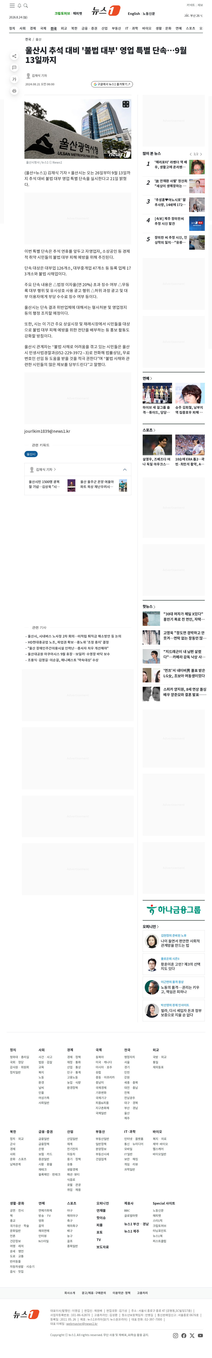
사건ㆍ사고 (45, 1057)
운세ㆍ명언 (17, 1251)
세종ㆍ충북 (131, 1082)
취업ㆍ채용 (74, 1190)
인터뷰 (43, 1236)
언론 (12, 1236)
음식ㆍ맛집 (17, 1272)
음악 (41, 1226)
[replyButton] (14, 67)
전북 (127, 1093)
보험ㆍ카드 (45, 1154)
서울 (127, 1062)
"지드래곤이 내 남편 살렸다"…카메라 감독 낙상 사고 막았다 (184, 657)
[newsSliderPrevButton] (191, 154)
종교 (12, 1221)
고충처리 (142, 1293)
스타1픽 (158, 1221)
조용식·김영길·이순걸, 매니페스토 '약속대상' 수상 (63, 660)
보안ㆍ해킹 (131, 1159)
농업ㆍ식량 (74, 1082)
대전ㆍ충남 (131, 1088)
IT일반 (128, 1154)
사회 (42, 1050)
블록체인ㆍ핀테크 (49, 1174)
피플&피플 (102, 1103)
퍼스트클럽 (159, 1241)
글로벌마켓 (131, 1216)
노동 (41, 1077)
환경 (41, 1082)
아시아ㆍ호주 (104, 1067)
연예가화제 (45, 1210)
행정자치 (129, 1057)
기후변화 (101, 1093)
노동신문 (149, 14)
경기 (127, 1067)
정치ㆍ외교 (17, 1139)
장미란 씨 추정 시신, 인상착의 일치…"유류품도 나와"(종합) (171, 242)
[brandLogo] (106, 10)
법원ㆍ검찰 (45, 1062)
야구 (69, 1210)
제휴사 (129, 1203)
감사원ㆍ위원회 (19, 1067)
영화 (41, 1221)
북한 (13, 1132)
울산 (127, 1113)
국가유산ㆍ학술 (19, 1226)
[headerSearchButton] (26, 5)
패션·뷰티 (73, 1174)
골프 (69, 1241)
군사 (12, 1144)
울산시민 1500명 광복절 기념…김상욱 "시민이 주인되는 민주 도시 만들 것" (44, 484)
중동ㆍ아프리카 (105, 1077)
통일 (155, 1062)
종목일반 (72, 1246)
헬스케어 (158, 1149)
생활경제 (72, 1169)
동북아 (100, 1057)
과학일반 (129, 1169)
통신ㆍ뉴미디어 (133, 1144)
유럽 (98, 1072)
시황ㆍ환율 (45, 1164)
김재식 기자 (39, 76)
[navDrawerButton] (12, 5)
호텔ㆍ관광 (74, 1185)
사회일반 (44, 1103)
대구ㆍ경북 (131, 1103)
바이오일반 (159, 1154)
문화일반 (15, 1231)
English (134, 14)
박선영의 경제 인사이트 (175, 1005)
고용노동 (72, 1077)
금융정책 (44, 1144)
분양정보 (101, 1149)
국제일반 (101, 1113)
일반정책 (101, 1144)
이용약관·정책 (121, 1293)
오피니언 (149, 926)
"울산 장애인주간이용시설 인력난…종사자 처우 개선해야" (68, 648)
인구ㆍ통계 (74, 1072)
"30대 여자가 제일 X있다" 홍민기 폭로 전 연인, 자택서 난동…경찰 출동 (183, 619)
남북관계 (15, 1164)
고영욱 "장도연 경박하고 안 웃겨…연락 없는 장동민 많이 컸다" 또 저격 (184, 638)
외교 (156, 1050)
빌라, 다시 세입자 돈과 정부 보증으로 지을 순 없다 (181, 1012)
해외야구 (72, 1216)
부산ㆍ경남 (131, 1108)
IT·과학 (130, 1132)
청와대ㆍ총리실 (19, 1057)
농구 (69, 1236)
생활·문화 (17, 1203)
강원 (127, 1077)
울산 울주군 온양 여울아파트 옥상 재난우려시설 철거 (97, 484)
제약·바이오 (160, 1144)
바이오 (157, 1132)
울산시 (31, 454)
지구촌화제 (102, 1108)
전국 (28, 39)
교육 (41, 1067)
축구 (69, 1221)
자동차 (71, 1154)
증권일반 (44, 1159)
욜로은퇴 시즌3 (170, 959)
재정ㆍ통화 (74, 1062)
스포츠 (148, 430)
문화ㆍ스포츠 (18, 1159)
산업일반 (72, 1139)
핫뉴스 (148, 606)
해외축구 (72, 1226)
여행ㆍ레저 (17, 1246)
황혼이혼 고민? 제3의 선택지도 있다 (180, 966)
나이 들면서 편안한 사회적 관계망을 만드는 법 (180, 943)
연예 (146, 378)
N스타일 (44, 1241)
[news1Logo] (26, 1314)
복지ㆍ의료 (159, 1139)
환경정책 (72, 1088)
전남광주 (129, 1098)
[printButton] (14, 91)
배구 (69, 1231)
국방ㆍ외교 (159, 1057)
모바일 (128, 1149)
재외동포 (158, 1067)
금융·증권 (46, 1132)
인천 (127, 1072)
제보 (200, 5)
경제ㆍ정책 (74, 1057)
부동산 (100, 1132)
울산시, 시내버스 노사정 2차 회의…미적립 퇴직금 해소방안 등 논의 (74, 636)
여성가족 (44, 1098)
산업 (70, 1132)
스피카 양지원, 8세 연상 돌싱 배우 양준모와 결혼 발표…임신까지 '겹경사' (184, 695)
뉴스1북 (158, 1236)
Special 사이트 (164, 1203)
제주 (127, 1118)
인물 (41, 1093)
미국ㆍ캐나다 (104, 1062)
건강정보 (15, 1241)
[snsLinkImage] (175, 1335)
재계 (69, 1144)
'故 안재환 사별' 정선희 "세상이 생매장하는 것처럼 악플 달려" (171, 186)
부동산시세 (102, 1154)
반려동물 (15, 1261)
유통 (69, 1164)
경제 (70, 1050)
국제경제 (101, 1088)
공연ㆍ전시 (17, 1210)
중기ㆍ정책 (74, 1159)
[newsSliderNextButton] (201, 154)
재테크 (43, 1169)
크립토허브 (62, 13)
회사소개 (69, 1293)
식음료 (71, 1180)
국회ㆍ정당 (17, 1062)
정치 (13, 1050)
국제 (99, 1050)
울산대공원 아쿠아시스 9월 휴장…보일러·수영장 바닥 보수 (69, 654)
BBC (127, 1210)
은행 (41, 1149)
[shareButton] (14, 56)
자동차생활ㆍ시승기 (22, 1267)
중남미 (100, 1082)
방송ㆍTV (45, 1216)
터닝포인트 (159, 1231)
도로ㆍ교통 (17, 1256)
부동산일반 (102, 1139)
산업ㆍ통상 (74, 1067)
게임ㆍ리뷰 (131, 1164)
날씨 (41, 1088)
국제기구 (101, 1098)
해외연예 (44, 1231)
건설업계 (101, 1159)
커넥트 (191, 5)
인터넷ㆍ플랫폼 (133, 1139)
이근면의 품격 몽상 (172, 982)
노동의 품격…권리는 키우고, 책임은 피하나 (180, 989)
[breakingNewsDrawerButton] (19, 5)
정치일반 (15, 1072)
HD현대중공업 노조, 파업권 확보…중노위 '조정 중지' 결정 (68, 642)
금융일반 (44, 1139)
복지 (41, 1072)
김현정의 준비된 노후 (173, 935)
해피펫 (77, 13)
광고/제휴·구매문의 (94, 1293)
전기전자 (72, 1149)
